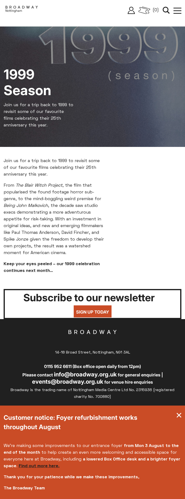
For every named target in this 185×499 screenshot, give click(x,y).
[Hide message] (179, 416)
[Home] (22, 10)
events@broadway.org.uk (67, 381)
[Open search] (166, 10)
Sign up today (92, 312)
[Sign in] (131, 10)
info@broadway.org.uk (85, 374)
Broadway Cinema (92, 339)
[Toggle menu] (177, 10)
